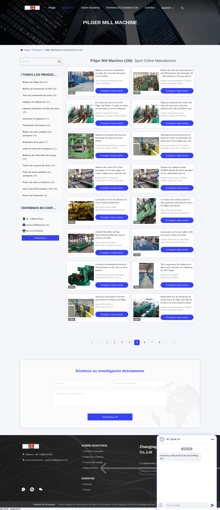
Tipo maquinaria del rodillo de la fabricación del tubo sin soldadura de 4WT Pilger (176, 267)
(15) (37, 134)
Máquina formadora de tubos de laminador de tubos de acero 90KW (110, 138)
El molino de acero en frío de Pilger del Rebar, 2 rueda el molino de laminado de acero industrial (111, 105)
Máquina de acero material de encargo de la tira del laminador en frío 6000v (110, 73)
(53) (39, 88)
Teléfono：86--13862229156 (39, 454)
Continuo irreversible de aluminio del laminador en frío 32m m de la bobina (111, 267)
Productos (68, 7)
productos (37, 50)
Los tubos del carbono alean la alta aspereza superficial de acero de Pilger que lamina (177, 202)
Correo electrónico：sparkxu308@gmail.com (46, 460)
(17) (36, 102)
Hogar (52, 7)
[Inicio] (32, 7)
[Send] (212, 505)
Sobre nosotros (90, 7)
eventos (150, 7)
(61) (35, 82)
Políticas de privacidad (44, 504)
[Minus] (212, 439)
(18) (39, 165)
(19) (39, 157)
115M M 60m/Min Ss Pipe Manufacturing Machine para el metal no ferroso (110, 235)
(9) (35, 195)
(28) (36, 125)
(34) (40, 95)
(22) (40, 148)
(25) (41, 110)
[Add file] (161, 505)
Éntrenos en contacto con (122, 7)
